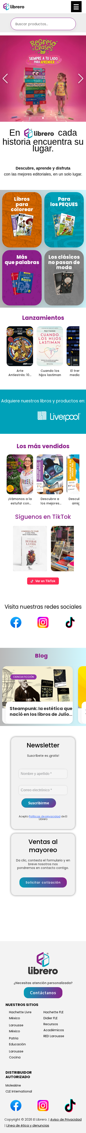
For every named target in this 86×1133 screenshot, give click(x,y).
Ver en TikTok (45, 581)
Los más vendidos (43, 446)
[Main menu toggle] (76, 6)
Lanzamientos (43, 318)
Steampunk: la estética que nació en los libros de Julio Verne (41, 714)
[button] (31, 118)
